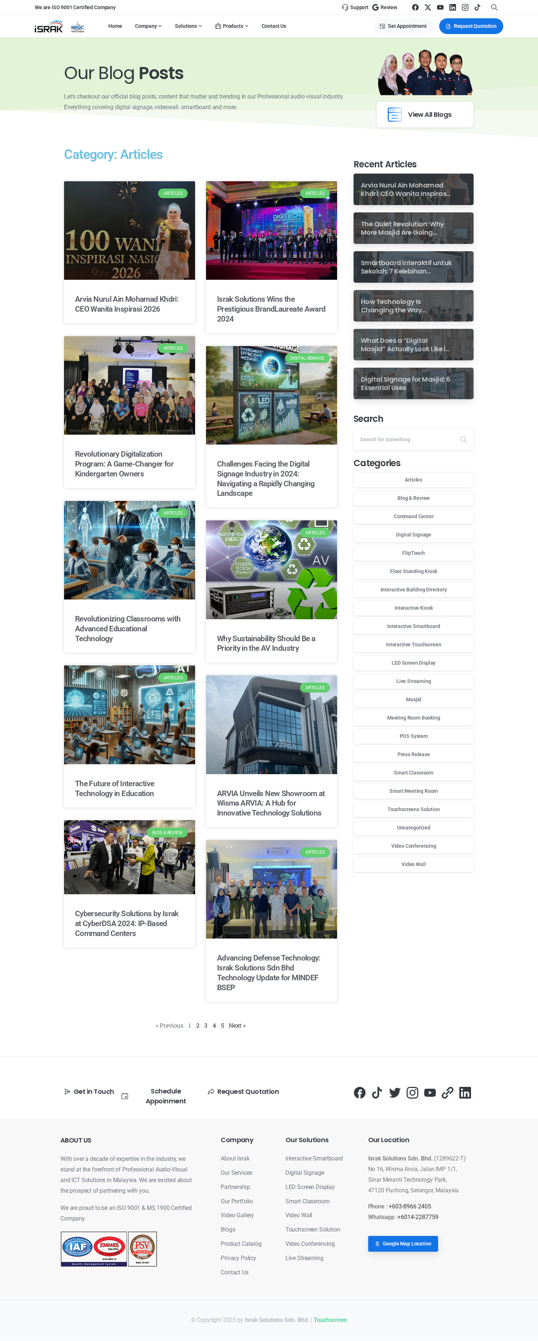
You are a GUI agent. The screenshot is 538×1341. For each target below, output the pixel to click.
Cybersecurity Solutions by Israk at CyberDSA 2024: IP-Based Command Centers (127, 923)
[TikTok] (477, 7)
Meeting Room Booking (413, 718)
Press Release (413, 754)
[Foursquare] (447, 1092)
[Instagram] (465, 7)
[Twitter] (395, 1092)
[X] (428, 7)
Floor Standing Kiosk (413, 571)
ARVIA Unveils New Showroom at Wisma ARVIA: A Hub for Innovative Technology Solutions (271, 803)
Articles (413, 480)
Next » (237, 1025)
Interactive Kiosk (414, 608)
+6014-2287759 (417, 1217)
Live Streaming (413, 681)
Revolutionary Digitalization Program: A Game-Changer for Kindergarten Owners (124, 464)
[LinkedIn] (452, 7)
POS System (414, 736)
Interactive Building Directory (414, 590)
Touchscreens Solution (414, 809)
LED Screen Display (414, 663)
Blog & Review (413, 498)
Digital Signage (413, 535)
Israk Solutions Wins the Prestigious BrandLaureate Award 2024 (271, 309)
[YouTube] (440, 7)
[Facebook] (415, 7)
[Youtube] (430, 1092)
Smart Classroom (413, 773)
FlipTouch (413, 553)
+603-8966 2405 (410, 1206)
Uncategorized (413, 828)
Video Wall (413, 864)
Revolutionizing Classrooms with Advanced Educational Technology (127, 628)
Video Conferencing (413, 846)
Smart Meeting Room (413, 791)
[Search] (464, 439)
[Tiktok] (377, 1092)
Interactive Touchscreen (413, 644)
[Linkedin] (465, 1092)
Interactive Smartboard (413, 626)
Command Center (414, 516)
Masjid (413, 699)
